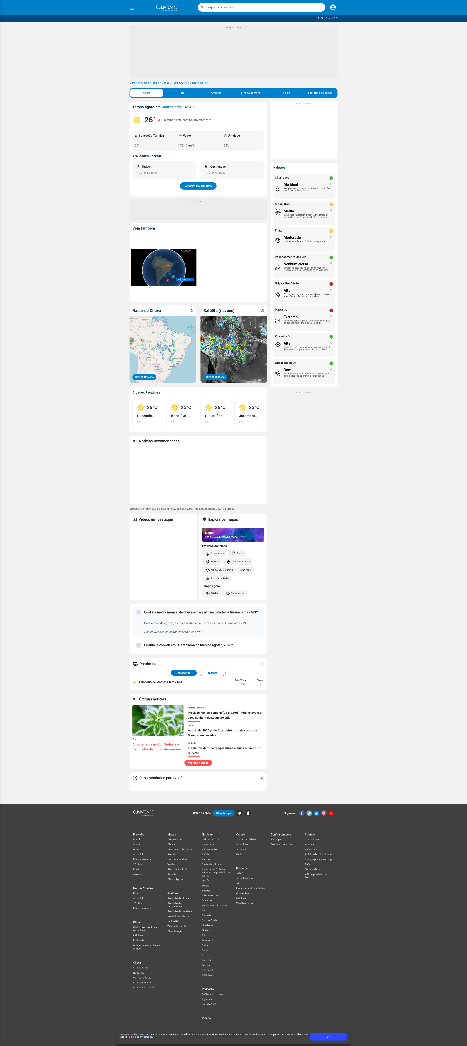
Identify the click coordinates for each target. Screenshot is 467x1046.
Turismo (206, 965)
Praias (137, 869)
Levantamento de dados (250, 888)
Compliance (312, 839)
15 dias (285, 93)
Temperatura (217, 553)
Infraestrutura (210, 895)
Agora (146, 93)
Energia (206, 890)
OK (328, 1036)
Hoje (181, 93)
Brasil (136, 839)
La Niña (206, 960)
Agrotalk (207, 999)
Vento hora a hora (178, 916)
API (238, 883)
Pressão (215, 561)
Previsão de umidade (179, 911)
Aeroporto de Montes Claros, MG (160, 682)
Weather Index (244, 903)
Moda (205, 885)
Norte (205, 930)
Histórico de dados (320, 93)
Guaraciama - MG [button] (176, 107)
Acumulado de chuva (179, 849)
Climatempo (223, 813)
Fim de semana (250, 93)
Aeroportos (183, 672)
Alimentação (209, 849)
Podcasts (138, 940)
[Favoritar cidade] (194, 107)
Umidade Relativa (241, 561)
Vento (249, 570)
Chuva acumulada (144, 987)
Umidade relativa (177, 859)
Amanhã (216, 93)
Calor (205, 945)
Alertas (206, 859)
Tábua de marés (176, 926)
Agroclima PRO (245, 878)
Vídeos (206, 1018)
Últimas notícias (211, 839)
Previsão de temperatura (174, 905)
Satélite (214, 593)
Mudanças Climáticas (214, 905)
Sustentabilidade (212, 864)
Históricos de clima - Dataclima (145, 929)
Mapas (171, 834)
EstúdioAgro (209, 1004)
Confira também (281, 834)
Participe (276, 839)
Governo (207, 900)
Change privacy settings (318, 859)
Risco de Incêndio (220, 578)
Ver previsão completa (198, 185)
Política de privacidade (140, 1036)
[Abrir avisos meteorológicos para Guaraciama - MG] (159, 120)
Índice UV (173, 921)
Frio (204, 935)
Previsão (138, 834)
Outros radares (142, 977)
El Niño (206, 955)
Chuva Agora (237, 593)
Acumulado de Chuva (222, 570)
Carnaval (207, 975)
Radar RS (207, 970)
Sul (204, 910)
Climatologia (174, 931)
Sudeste (206, 915)
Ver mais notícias (198, 762)
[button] (326, 18)
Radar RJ (138, 972)
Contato (310, 834)
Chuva (239, 553)
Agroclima (208, 844)
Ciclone (206, 950)
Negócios (207, 880)
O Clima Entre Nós (212, 994)
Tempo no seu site (281, 844)
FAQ (307, 864)
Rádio (239, 854)
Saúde (205, 854)
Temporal (207, 940)
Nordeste (207, 925)
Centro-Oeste (210, 920)
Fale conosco (313, 849)
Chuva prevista (142, 982)
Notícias (207, 834)
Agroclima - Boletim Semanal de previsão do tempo (216, 872)
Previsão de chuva (178, 898)
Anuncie (309, 844)
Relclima (138, 935)
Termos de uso (313, 869)
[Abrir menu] (132, 8)
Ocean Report (244, 893)
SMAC (239, 873)
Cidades (212, 672)
